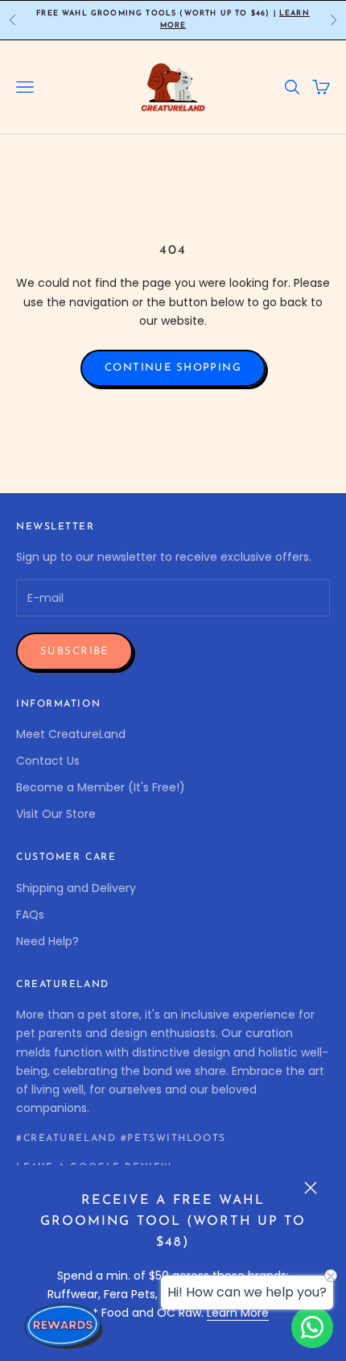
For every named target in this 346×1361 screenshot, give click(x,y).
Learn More (238, 1313)
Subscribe (74, 651)
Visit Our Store (56, 814)
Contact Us (48, 761)
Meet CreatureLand (71, 734)
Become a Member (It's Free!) (100, 787)
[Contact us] (312, 1327)
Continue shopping (173, 368)
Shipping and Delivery (76, 888)
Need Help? (47, 941)
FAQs (30, 915)
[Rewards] (64, 1325)
